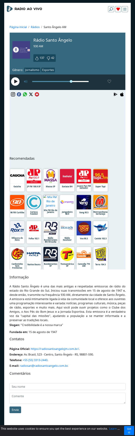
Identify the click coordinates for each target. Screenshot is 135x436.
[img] (125, 9)
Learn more (117, 429)
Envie (15, 410)
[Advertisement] (67, 23)
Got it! (129, 430)
